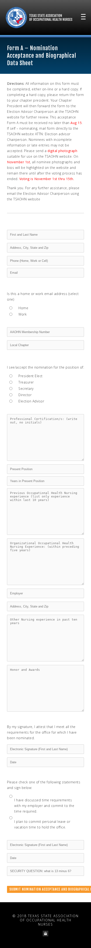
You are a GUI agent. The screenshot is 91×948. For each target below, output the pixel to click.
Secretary (26, 388)
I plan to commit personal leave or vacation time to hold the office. (42, 824)
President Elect (30, 376)
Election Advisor (31, 401)
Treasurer (26, 382)
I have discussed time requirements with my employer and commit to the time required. (44, 805)
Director (25, 395)
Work (22, 314)
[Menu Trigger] (83, 16)
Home (23, 308)
